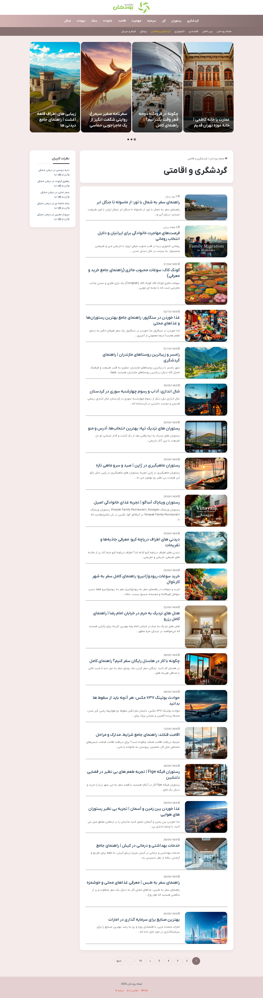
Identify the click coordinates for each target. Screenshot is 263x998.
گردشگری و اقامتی (160, 31)
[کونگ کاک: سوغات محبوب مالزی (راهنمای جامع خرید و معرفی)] (206, 283)
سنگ (94, 21)
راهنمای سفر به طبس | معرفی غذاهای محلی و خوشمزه (133, 882)
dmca (144, 990)
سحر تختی (63, 192)
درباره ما (119, 990)
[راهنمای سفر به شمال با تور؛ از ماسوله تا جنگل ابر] (206, 207)
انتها (119, 961)
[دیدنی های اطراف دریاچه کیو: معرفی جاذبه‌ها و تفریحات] (206, 548)
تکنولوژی (179, 31)
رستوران (176, 21)
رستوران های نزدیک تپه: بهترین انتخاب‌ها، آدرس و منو (134, 428)
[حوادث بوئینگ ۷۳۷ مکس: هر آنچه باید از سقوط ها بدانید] (206, 706)
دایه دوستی (62, 170)
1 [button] (135, 139)
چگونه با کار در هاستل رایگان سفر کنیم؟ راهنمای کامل (134, 661)
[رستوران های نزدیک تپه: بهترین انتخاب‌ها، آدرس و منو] (206, 437)
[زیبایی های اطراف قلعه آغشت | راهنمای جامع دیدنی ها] (55, 87)
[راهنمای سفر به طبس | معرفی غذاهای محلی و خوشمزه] (206, 891)
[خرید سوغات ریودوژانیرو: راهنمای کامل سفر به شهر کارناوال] (206, 584)
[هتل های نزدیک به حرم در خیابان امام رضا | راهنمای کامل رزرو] (206, 627)
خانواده (107, 21)
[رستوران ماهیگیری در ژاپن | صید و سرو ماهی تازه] (206, 474)
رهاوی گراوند (62, 181)
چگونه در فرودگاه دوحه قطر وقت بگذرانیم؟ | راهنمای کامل (158, 119)
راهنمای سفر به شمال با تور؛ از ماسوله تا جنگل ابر (138, 202)
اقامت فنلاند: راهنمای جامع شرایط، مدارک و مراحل (138, 735)
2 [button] (131, 139)
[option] (208, 87)
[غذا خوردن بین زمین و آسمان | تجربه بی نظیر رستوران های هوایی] (206, 817)
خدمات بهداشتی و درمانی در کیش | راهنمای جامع (138, 845)
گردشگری (193, 21)
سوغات (81, 21)
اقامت (122, 21)
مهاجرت (136, 21)
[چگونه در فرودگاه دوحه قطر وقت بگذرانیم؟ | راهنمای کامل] (157, 87)
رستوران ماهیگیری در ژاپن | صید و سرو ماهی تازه (138, 465)
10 (140, 961)
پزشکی (143, 31)
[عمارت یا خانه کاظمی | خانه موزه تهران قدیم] (208, 87)
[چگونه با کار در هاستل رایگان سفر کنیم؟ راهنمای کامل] (206, 669)
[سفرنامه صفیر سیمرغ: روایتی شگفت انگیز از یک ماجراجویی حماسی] (106, 87)
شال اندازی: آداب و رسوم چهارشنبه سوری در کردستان (135, 391)
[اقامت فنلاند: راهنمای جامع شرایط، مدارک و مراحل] (206, 743)
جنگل (67, 21)
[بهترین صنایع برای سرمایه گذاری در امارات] (206, 928)
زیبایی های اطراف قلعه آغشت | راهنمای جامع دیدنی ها (56, 119)
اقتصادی (193, 31)
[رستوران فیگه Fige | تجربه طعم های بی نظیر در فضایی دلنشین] (206, 780)
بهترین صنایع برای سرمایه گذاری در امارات (144, 919)
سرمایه (151, 21)
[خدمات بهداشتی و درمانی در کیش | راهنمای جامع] (206, 854)
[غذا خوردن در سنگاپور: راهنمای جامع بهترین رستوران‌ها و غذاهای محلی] (206, 326)
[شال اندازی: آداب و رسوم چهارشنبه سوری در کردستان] (206, 400)
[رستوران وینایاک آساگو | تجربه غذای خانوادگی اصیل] (206, 511)
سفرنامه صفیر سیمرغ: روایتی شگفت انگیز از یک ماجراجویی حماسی (108, 119)
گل (164, 21)
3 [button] (128, 139)
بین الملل (207, 31)
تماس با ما (132, 990)
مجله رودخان (224, 31)
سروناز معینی (62, 214)
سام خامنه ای (62, 203)
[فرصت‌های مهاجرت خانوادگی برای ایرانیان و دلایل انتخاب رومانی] (206, 241)
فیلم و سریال (128, 31)
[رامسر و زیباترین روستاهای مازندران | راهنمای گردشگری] (206, 363)
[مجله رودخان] (131, 7)
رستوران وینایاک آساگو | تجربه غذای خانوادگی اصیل (137, 502)
